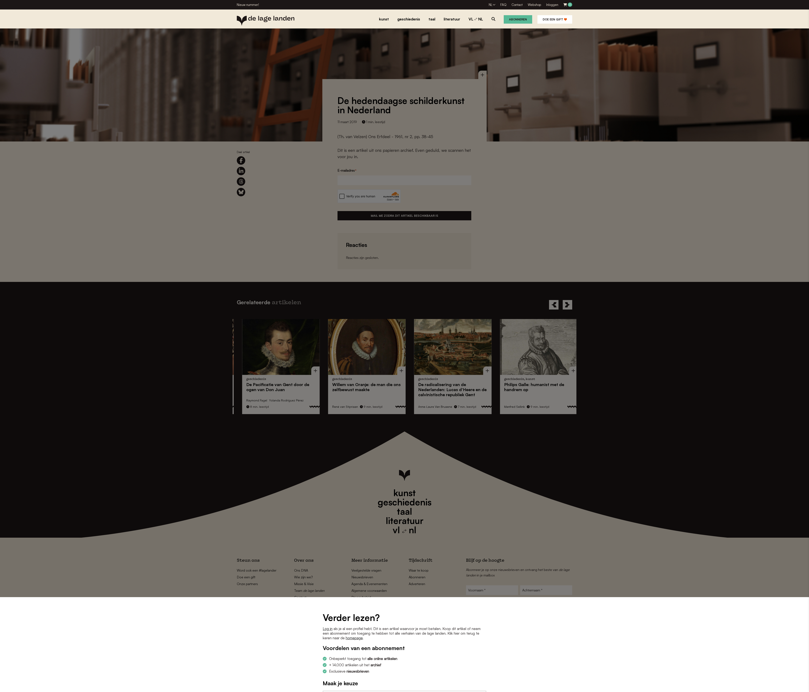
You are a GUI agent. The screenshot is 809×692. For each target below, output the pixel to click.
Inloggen (552, 5)
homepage (354, 638)
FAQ (503, 5)
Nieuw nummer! (248, 5)
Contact (517, 5)
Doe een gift (553, 19)
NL (490, 5)
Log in (327, 628)
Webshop (534, 5)
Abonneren (518, 19)
